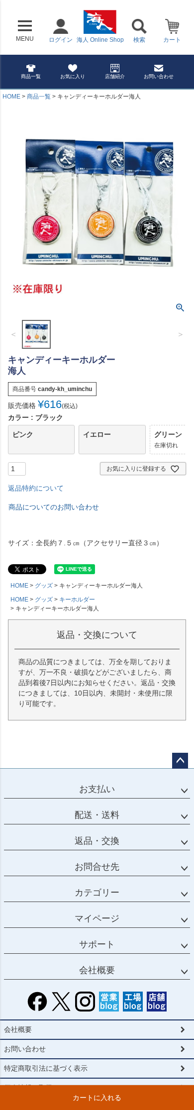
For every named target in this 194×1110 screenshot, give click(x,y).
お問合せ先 (97, 867)
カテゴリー (97, 893)
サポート (97, 944)
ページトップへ (180, 761)
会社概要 (97, 970)
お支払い (97, 789)
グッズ (44, 585)
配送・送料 (97, 815)
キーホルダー (77, 599)
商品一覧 (31, 76)
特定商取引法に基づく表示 (46, 1068)
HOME (11, 96)
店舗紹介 (115, 76)
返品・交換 (97, 841)
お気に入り (72, 76)
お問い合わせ (159, 76)
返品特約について (36, 488)
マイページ (97, 918)
